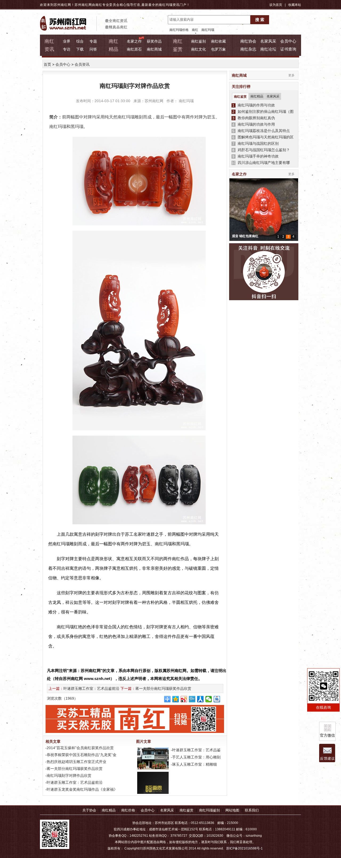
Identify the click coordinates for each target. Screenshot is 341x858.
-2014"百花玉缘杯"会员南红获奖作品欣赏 (79, 748)
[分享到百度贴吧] (217, 699)
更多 (291, 75)
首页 (47, 64)
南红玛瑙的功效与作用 (255, 124)
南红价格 (128, 810)
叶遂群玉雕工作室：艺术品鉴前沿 (91, 688)
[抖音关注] (263, 272)
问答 (93, 49)
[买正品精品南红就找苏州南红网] (137, 731)
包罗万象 (218, 49)
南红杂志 (248, 49)
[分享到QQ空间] (175, 699)
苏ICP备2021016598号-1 (244, 848)
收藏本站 (294, 5)
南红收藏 (218, 41)
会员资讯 (82, 64)
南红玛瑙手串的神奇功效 (257, 156)
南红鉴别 (198, 41)
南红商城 (154, 49)
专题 (93, 41)
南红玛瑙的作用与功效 (255, 105)
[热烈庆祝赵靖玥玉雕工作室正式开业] (152, 768)
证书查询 (288, 49)
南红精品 (256, 96)
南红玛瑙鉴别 (209, 810)
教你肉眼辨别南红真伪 (255, 118)
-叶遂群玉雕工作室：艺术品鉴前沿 (73, 782)
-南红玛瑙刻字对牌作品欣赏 (67, 775)
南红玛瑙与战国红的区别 (257, 143)
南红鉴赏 (240, 96)
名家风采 (268, 41)
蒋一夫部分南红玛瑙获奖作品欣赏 (163, 688)
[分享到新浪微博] (184, 699)
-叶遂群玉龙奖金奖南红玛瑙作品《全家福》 (80, 789)
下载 (80, 49)
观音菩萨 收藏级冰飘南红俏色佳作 (256, 236)
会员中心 (288, 41)
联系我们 (252, 810)
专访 (66, 49)
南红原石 (134, 49)
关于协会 (89, 810)
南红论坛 (268, 49)
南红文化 (198, 49)
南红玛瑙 (166, 5)
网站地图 (232, 810)
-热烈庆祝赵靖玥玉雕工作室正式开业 (75, 762)
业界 (66, 41)
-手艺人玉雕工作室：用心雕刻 (195, 757)
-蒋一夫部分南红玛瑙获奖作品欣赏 (73, 768)
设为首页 (275, 5)
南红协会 (248, 41)
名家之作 (134, 41)
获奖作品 (154, 41)
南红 (195, 30)
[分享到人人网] (200, 699)
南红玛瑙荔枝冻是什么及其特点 (263, 131)
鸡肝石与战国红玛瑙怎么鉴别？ (263, 150)
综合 (80, 41)
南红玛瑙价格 (179, 30)
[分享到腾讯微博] (192, 699)
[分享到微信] (208, 699)
